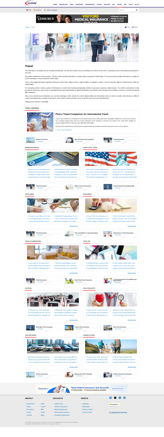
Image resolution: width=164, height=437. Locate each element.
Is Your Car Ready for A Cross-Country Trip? (40, 362)
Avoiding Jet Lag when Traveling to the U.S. (125, 169)
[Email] (125, 398)
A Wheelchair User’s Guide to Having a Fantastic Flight (67, 310)
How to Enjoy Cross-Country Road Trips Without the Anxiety (67, 357)
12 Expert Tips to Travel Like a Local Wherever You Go (125, 265)
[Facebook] (111, 398)
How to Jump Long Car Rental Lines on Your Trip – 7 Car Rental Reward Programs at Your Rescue (40, 359)
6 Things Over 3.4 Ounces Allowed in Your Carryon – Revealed (40, 310)
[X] (116, 398)
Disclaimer (86, 407)
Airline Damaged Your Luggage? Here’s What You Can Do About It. (40, 315)
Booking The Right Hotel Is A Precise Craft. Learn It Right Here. (67, 265)
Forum (99, 4)
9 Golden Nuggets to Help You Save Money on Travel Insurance (98, 221)
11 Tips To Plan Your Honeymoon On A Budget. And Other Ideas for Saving (98, 216)
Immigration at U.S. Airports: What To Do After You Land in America (125, 174)
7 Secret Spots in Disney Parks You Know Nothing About (98, 362)
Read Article (79, 141)
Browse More (74, 226)
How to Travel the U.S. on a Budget (96, 174)
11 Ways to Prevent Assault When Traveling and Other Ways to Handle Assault (125, 310)
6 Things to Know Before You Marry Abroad (125, 359)
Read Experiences (60, 409)
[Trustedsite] (114, 407)
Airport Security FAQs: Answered (64, 315)
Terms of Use (87, 412)
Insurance (79, 4)
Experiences (90, 4)
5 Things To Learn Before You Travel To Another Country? (40, 216)
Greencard (63, 4)
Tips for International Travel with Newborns (67, 177)
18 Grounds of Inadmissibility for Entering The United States (98, 169)
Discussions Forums (61, 412)
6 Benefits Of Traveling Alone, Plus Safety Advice (67, 216)
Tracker (107, 4)
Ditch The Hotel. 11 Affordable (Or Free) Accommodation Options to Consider (40, 268)
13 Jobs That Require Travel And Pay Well (125, 216)
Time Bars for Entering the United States (125, 177)
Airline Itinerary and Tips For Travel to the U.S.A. (67, 169)
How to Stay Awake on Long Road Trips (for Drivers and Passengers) (67, 359)
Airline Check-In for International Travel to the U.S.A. (40, 169)
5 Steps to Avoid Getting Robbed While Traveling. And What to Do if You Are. (125, 312)
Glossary (85, 404)
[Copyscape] (118, 413)
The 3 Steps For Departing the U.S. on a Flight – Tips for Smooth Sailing (98, 177)
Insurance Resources (62, 415)
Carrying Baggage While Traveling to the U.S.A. (67, 172)
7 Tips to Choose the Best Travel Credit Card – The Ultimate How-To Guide (40, 221)
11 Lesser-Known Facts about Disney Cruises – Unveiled (98, 357)
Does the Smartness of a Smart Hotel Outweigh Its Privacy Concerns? (67, 268)
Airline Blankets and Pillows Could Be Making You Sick (67, 312)
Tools (130, 4)
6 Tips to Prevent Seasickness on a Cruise (98, 315)
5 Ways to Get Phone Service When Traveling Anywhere (125, 268)
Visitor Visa (58, 404)
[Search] (136, 10)
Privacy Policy (87, 409)
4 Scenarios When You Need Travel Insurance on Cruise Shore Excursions (98, 359)
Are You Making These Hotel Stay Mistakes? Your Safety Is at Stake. (40, 265)
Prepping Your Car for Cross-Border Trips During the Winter (67, 362)
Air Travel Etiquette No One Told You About (40, 312)
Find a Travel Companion (64, 130)
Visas (72, 4)
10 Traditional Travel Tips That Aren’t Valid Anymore (98, 265)
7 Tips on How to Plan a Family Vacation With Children (67, 218)
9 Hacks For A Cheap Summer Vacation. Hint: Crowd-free (125, 221)
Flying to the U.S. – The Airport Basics (124, 172)
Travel (119, 4)
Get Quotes (40, 141)
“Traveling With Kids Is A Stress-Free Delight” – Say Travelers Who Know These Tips (98, 263)
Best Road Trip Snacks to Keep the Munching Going (40, 357)
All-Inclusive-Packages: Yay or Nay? (65, 221)
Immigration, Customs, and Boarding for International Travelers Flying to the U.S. (67, 174)
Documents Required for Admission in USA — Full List (98, 172)
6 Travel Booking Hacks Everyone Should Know (40, 218)
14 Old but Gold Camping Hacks (122, 357)
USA (113, 4)
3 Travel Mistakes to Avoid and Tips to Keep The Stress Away (98, 268)
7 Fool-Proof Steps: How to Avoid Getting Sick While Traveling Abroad (125, 315)
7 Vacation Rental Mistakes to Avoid (65, 263)
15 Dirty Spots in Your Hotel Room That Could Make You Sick (40, 263)
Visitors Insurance (60, 407)
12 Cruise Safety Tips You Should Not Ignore (98, 312)
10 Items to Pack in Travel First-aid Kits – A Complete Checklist (98, 310)
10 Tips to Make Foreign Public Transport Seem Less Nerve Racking (125, 263)
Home (55, 4)
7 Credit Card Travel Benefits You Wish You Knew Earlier (98, 218)
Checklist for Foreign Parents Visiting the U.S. (40, 174)
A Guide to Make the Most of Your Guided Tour (125, 362)
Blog (137, 4)
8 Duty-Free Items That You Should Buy (125, 218)
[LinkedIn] (121, 398)
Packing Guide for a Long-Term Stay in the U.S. (40, 177)
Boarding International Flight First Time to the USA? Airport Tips (40, 172)
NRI (125, 4)
